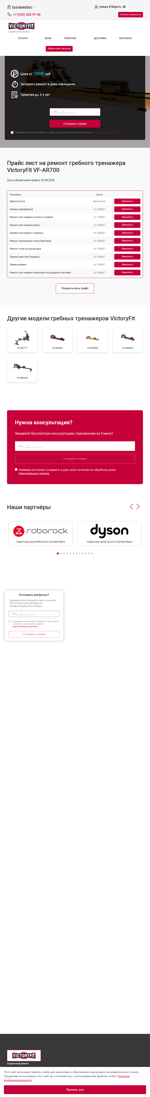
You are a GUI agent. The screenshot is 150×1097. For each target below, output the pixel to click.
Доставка (100, 38)
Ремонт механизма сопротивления (30, 240)
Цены (48, 38)
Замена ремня (18, 264)
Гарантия (70, 38)
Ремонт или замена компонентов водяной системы (40, 272)
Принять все (75, 1089)
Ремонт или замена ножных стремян (31, 217)
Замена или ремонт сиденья (26, 232)
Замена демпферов (21, 209)
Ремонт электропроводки (25, 248)
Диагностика (17, 201)
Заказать (127, 201)
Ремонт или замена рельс (25, 225)
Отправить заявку (75, 123)
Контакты (125, 38)
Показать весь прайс (75, 288)
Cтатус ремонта (130, 14)
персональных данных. (106, 132)
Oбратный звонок (59, 48)
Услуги (22, 38)
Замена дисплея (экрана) (25, 256)
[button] (131, 506)
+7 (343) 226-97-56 (26, 14)
